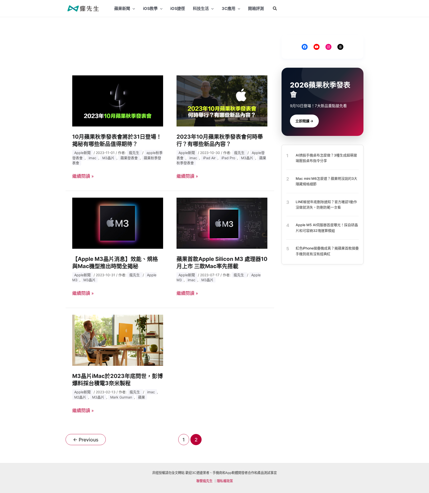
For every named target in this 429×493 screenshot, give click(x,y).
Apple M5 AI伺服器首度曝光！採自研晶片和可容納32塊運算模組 (327, 227)
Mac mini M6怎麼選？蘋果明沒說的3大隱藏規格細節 (326, 181)
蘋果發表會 (129, 158)
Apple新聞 (82, 153)
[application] (132, 8)
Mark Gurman (121, 397)
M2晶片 (80, 397)
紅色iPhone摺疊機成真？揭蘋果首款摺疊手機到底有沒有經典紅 (327, 251)
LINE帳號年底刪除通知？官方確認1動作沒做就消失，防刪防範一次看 (326, 204)
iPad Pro (228, 158)
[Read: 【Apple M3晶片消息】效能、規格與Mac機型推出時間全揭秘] (117, 222)
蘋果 (141, 397)
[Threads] (340, 47)
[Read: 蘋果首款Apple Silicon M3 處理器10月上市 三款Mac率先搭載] (222, 222)
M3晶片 (108, 158)
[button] (275, 8)
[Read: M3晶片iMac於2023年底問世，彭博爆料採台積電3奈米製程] (117, 339)
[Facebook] (305, 47)
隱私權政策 (225, 481)
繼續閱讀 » (83, 176)
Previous (85, 440)
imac (92, 158)
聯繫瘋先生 (204, 481)
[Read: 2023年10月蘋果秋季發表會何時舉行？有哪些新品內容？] (222, 100)
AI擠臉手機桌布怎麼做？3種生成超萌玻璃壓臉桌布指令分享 (326, 158)
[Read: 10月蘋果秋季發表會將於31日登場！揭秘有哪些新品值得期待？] (117, 100)
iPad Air (209, 158)
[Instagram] (328, 47)
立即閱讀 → (304, 121)
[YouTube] (317, 47)
